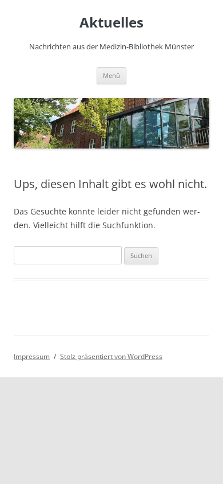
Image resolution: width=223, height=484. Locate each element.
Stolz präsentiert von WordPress (111, 356)
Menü (111, 75)
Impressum (32, 356)
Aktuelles (111, 23)
